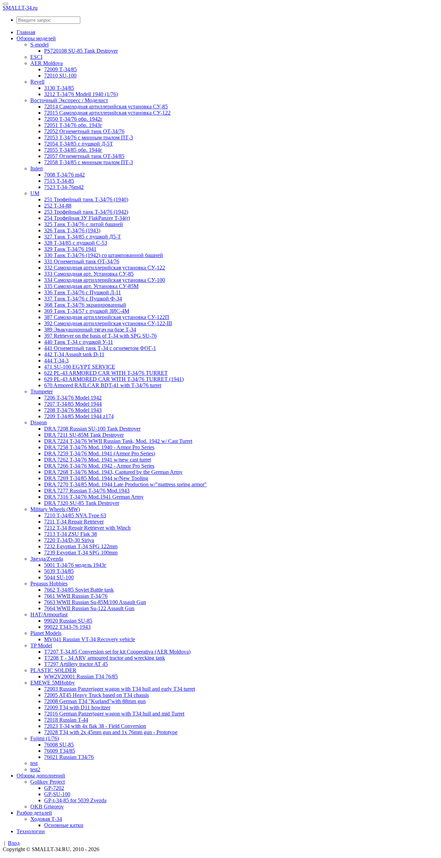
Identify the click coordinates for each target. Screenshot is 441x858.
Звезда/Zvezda (46, 559)
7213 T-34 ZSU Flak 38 (70, 534)
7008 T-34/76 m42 (64, 175)
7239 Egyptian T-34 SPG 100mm (80, 552)
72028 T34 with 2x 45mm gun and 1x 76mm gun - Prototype (110, 732)
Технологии (31, 831)
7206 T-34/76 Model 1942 (73, 398)
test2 (35, 769)
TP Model (41, 645)
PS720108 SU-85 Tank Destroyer (81, 51)
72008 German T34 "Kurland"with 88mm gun (95, 701)
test (34, 763)
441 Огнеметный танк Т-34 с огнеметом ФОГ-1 (100, 348)
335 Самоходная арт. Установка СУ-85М (91, 286)
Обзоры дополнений (41, 775)
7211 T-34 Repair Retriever (74, 522)
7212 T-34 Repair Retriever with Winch (87, 528)
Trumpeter (41, 391)
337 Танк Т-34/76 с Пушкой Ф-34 (83, 298)
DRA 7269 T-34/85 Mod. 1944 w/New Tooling (96, 478)
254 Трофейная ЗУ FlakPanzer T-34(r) (87, 218)
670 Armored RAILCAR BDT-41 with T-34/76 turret (102, 385)
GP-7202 (54, 788)
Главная (26, 32)
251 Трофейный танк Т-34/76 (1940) (86, 199)
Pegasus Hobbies (49, 583)
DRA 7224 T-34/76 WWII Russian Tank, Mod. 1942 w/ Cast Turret (118, 441)
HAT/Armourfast (49, 614)
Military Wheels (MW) (55, 509)
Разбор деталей (34, 813)
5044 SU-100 (59, 577)
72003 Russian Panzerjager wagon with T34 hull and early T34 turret (119, 689)
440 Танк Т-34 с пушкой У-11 (78, 342)
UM (34, 193)
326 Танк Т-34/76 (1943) (72, 230)
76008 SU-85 (59, 745)
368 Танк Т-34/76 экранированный (85, 305)
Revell (37, 82)
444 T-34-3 (56, 360)
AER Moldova (46, 63)
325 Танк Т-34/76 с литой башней (83, 224)
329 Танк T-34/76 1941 (70, 249)
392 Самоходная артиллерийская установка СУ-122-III (108, 323)
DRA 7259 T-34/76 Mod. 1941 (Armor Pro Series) (99, 453)
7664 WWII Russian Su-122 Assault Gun (89, 608)
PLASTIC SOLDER (53, 670)
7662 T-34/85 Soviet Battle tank (79, 590)
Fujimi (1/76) (44, 738)
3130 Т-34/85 (59, 88)
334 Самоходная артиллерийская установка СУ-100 (104, 280)
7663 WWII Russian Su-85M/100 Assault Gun (95, 602)
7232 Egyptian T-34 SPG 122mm (80, 546)
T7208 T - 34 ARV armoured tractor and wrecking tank (104, 658)
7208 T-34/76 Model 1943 (73, 410)
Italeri (36, 168)
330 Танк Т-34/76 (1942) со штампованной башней (103, 255)
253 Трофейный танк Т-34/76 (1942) (86, 212)
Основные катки (63, 825)
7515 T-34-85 (59, 181)
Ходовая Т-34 (46, 819)
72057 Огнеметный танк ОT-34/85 (84, 156)
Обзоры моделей (36, 38)
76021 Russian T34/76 (69, 757)
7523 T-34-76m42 (64, 187)
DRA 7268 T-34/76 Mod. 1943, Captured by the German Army (113, 472)
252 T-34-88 (57, 206)
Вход (14, 843)
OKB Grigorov (47, 806)
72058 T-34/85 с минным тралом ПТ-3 (88, 162)
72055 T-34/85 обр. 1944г (73, 150)
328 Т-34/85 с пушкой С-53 (75, 243)
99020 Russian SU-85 (68, 621)
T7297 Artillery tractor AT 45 (76, 664)
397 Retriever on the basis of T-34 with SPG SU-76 (100, 336)
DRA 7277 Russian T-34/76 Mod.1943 (87, 491)
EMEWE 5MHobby (52, 683)
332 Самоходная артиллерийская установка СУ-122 (104, 268)
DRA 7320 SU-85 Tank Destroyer (81, 503)
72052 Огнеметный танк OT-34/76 (84, 131)
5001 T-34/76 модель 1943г (75, 565)
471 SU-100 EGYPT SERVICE (79, 367)
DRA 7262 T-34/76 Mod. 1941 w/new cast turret (97, 460)
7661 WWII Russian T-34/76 (75, 596)
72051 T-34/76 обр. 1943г (73, 125)
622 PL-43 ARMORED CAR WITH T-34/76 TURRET (106, 373)
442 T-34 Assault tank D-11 (74, 354)
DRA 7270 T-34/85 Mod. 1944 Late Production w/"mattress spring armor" (125, 484)
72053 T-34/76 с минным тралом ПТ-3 (88, 137)
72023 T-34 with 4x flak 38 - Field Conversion (95, 726)
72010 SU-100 (60, 75)
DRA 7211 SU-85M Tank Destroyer (84, 435)
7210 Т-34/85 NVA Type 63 (75, 515)
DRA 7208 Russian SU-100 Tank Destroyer (92, 429)
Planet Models (45, 633)
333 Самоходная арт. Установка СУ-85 (89, 274)
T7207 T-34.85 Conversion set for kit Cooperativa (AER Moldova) (117, 652)
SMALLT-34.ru (20, 8)
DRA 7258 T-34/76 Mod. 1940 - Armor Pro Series (99, 447)
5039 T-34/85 (59, 571)
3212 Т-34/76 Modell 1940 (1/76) (81, 94)
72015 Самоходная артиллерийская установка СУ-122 (107, 113)
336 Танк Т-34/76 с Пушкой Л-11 (82, 292)
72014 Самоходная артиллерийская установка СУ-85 (106, 106)
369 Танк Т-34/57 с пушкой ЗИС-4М (86, 311)
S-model (39, 44)
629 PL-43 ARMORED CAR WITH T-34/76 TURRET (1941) (114, 379)
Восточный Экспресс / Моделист (69, 100)
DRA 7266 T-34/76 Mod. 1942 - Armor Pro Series (99, 466)
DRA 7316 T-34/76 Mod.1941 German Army (94, 497)
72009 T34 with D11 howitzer (77, 707)
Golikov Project (47, 782)
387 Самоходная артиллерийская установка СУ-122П (106, 317)
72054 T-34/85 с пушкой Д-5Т (78, 144)
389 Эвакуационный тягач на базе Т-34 (90, 329)
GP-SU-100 (57, 794)
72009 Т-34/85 (60, 69)
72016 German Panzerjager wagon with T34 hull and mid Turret (114, 714)
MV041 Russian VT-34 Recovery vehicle (89, 639)
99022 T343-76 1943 (67, 627)
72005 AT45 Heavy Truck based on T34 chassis (96, 695)
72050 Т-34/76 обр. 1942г (73, 119)
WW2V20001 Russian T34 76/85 (81, 676)
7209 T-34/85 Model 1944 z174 (79, 416)
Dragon (38, 422)
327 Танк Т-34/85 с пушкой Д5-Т (82, 237)
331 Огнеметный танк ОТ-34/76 (81, 261)
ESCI (36, 57)
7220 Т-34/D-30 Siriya (69, 540)
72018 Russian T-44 (66, 720)
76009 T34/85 (59, 751)
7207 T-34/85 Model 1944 (73, 404)
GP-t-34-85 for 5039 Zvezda (75, 800)
